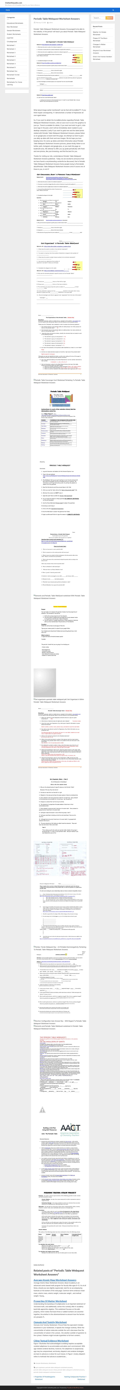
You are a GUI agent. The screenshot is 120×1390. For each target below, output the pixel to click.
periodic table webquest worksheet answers (70, 1370)
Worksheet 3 (11, 53)
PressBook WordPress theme (75, 1387)
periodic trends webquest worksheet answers (47, 1372)
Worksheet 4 (11, 56)
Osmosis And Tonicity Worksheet (50, 1322)
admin (51, 22)
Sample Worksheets (42, 1363)
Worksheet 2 (11, 49)
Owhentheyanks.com (13, 3)
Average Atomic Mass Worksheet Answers (55, 1280)
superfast (10, 38)
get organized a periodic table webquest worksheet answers (54, 1367)
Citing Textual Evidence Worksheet (51, 1340)
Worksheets (52, 1363)
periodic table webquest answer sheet (45, 1370)
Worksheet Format (13, 75)
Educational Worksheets (15, 23)
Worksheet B (11, 67)
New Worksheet (12, 27)
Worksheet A (11, 64)
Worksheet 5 (11, 60)
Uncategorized (12, 41)
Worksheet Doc (12, 71)
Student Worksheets (14, 34)
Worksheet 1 (11, 45)
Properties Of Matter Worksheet (50, 1301)
